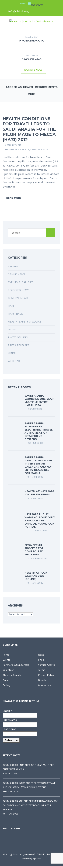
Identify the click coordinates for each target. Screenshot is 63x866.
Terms (41, 669)
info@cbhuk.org (18, 11)
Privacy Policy (46, 675)
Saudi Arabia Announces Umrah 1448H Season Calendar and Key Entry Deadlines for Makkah (38, 465)
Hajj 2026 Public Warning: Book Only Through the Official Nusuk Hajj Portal (39, 520)
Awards (13, 266)
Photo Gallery (18, 337)
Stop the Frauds (12, 675)
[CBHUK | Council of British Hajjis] (31, 21)
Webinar (14, 361)
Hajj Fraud (15, 313)
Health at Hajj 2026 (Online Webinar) (39, 493)
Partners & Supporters (16, 664)
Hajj (11, 305)
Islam (12, 329)
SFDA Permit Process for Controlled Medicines (34, 549)
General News (13, 149)
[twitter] (39, 11)
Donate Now (33, 69)
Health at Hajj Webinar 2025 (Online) (35, 576)
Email (7, 710)
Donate (42, 680)
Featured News (18, 290)
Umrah (12, 353)
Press (6, 680)
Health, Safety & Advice (35, 149)
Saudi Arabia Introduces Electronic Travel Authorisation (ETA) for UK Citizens (38, 431)
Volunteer (8, 669)
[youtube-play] (51, 11)
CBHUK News (16, 274)
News (41, 654)
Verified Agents (46, 664)
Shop (41, 659)
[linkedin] (45, 11)
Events (6, 659)
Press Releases (18, 345)
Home (6, 654)
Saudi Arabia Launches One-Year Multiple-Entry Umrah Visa (39, 400)
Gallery (6, 685)
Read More (14, 197)
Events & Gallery (20, 282)
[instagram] (57, 11)
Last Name (9, 729)
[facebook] (33, 11)
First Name (10, 720)
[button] (37, 5)
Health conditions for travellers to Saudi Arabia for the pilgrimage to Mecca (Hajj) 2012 (29, 129)
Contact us (44, 685)
